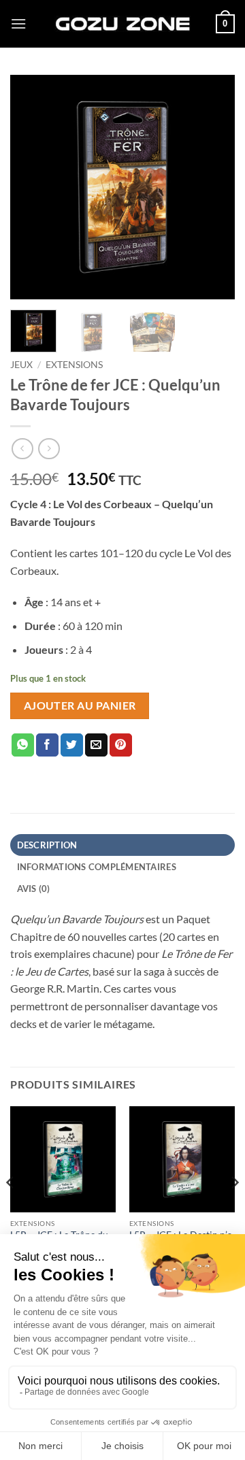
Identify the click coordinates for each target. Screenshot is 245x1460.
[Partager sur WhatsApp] (23, 745)
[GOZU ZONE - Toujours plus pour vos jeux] (122, 23)
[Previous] (32, 187)
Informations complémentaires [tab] (96, 866)
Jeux (21, 364)
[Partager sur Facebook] (47, 745)
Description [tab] (47, 845)
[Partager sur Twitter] (72, 745)
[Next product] (22, 448)
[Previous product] (48, 448)
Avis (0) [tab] (33, 888)
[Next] (213, 187)
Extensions (74, 364)
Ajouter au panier (80, 705)
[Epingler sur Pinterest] (121, 745)
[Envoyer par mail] (96, 745)
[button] (18, 23)
